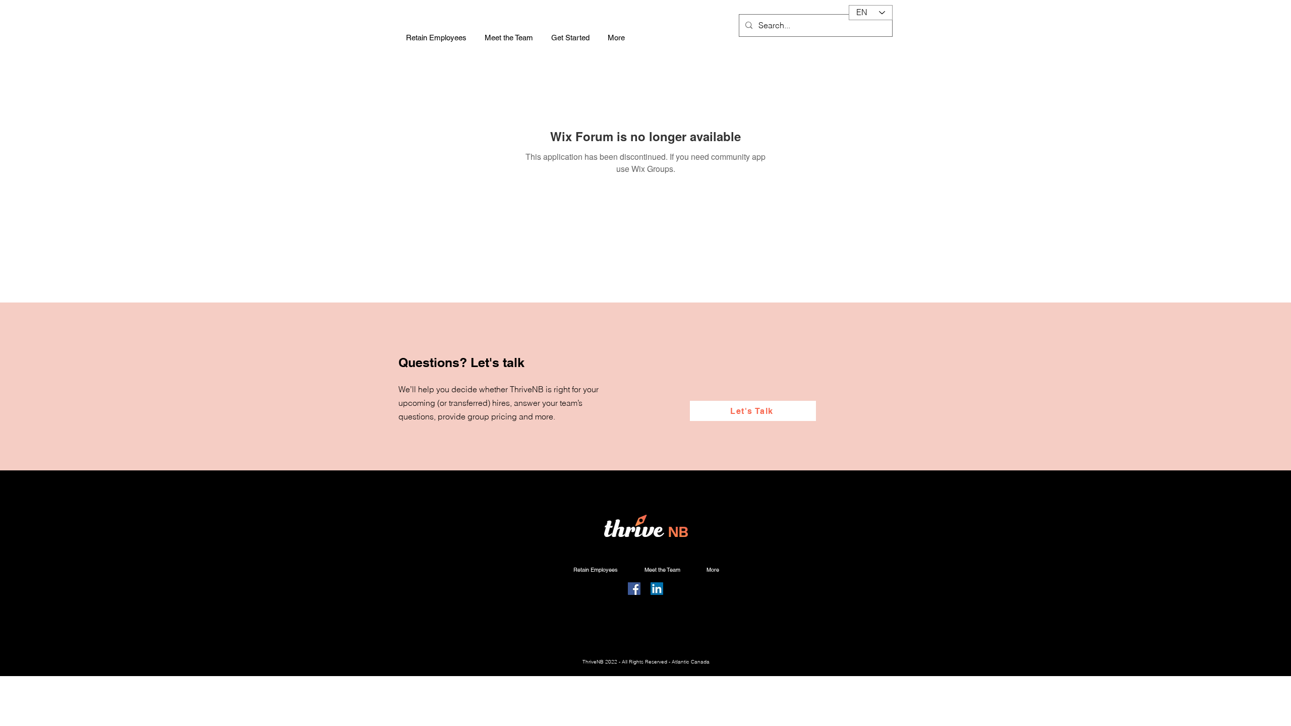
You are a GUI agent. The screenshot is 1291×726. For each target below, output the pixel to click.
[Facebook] (634, 588)
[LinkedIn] (657, 588)
